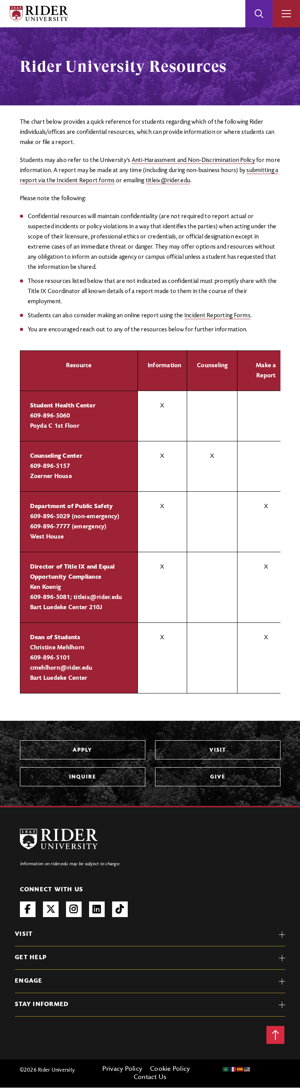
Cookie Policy (170, 1069)
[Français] (233, 1069)
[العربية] (226, 1069)
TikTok (120, 909)
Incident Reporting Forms (217, 316)
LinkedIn (97, 909)
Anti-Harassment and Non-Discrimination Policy (193, 160)
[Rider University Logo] (59, 839)
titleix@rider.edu (168, 181)
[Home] (39, 13)
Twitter (51, 909)
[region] (150, 521)
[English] (247, 1069)
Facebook (28, 909)
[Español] (240, 1069)
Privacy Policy (122, 1069)
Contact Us (150, 1077)
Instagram (74, 909)
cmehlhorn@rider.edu (61, 668)
